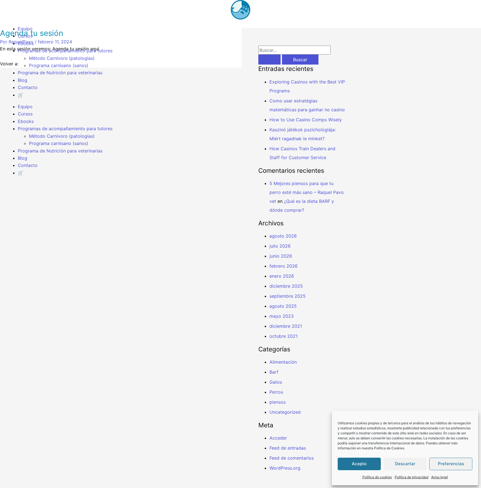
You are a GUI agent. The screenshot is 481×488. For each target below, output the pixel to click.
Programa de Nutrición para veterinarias (60, 72)
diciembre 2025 (286, 286)
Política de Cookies (389, 448)
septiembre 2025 (287, 296)
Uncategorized (285, 412)
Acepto (359, 463)
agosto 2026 (283, 236)
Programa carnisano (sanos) (58, 65)
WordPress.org (284, 468)
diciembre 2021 (285, 326)
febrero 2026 (283, 266)
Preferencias (451, 463)
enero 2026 (281, 276)
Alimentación (283, 362)
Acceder (278, 438)
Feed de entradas (287, 448)
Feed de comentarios (291, 458)
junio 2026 (280, 256)
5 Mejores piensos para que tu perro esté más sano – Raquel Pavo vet (306, 192)
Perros (276, 392)
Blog (22, 80)
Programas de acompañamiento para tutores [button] (65, 50)
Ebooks (26, 43)
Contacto (28, 87)
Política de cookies (377, 477)
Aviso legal (439, 477)
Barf (273, 372)
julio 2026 (280, 246)
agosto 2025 (283, 306)
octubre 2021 (283, 336)
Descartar (405, 463)
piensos (277, 402)
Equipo (25, 28)
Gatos (275, 382)
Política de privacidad (411, 477)
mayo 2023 (281, 316)
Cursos (25, 36)
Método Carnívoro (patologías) (62, 58)
